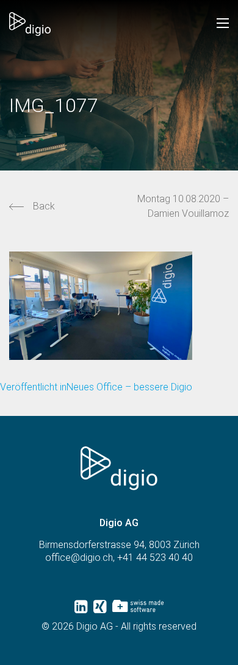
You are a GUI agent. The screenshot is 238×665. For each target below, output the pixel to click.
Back (44, 206)
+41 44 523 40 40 (155, 557)
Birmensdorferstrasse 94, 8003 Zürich (119, 545)
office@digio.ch (79, 557)
